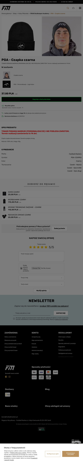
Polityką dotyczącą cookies (18, 452)
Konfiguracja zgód (53, 454)
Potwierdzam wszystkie (70, 453)
